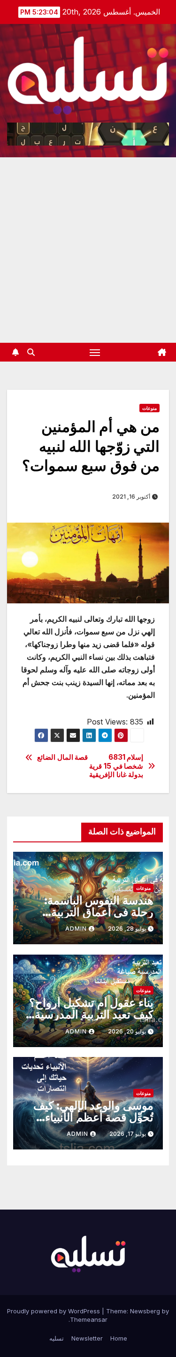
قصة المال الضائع (62, 757)
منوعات (149, 408)
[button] (31, 352)
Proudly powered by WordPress (54, 1311)
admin (76, 928)
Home (118, 1338)
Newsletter (87, 1338)
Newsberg (145, 1311)
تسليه (56, 1338)
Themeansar (88, 1319)
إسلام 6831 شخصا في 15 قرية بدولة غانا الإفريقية (116, 766)
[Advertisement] (88, 250)
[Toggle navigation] (94, 352)
